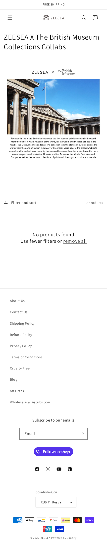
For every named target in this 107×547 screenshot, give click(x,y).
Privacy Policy (21, 346)
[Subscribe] (81, 434)
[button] (9, 17)
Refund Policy (21, 334)
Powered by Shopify (64, 538)
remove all (75, 241)
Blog (13, 379)
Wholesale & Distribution (30, 402)
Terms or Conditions (26, 357)
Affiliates (17, 391)
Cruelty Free (20, 368)
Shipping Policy (22, 323)
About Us (17, 301)
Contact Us (19, 312)
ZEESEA (46, 538)
